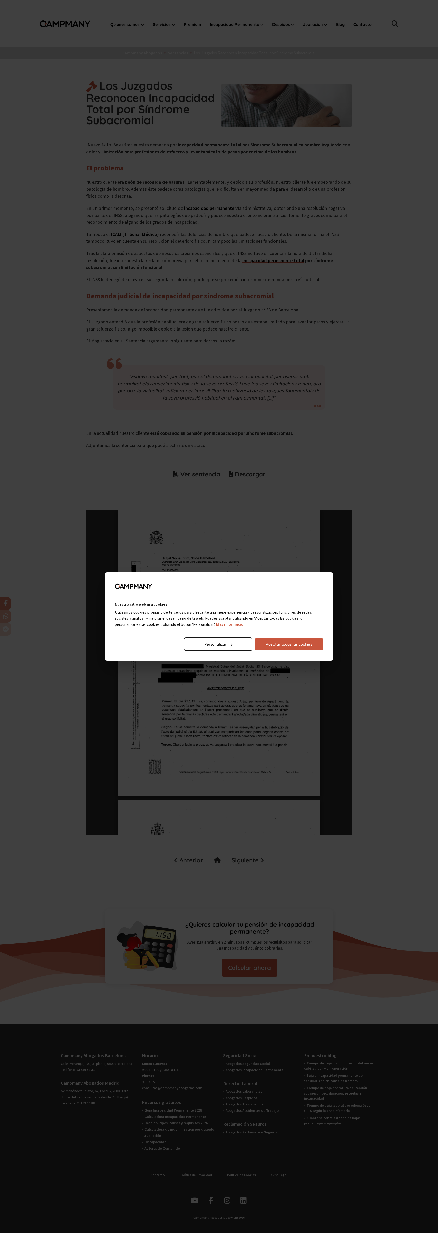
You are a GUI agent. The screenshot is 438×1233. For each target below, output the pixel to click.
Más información (231, 624)
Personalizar (215, 644)
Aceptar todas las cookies (289, 644)
